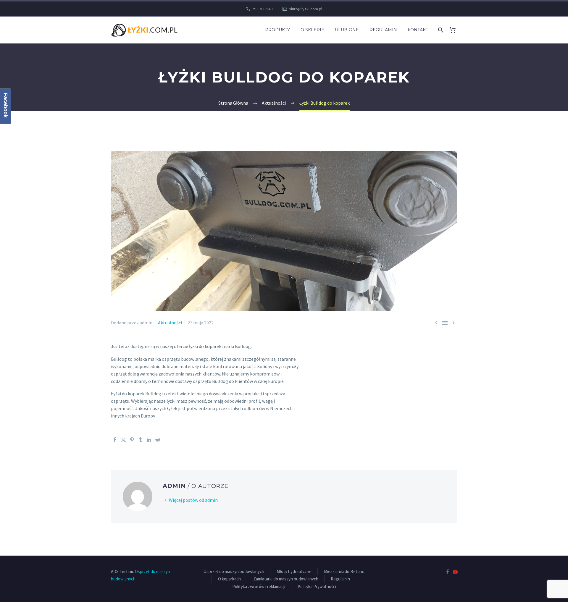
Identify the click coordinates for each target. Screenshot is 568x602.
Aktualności (170, 323)
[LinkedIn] (149, 439)
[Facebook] (114, 439)
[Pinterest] (132, 439)
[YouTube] (455, 571)
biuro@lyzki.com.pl (305, 9)
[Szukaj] (440, 30)
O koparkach (229, 579)
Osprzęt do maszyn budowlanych (234, 571)
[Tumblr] (140, 439)
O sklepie (312, 30)
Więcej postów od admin (193, 500)
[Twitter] (123, 439)
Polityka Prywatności (317, 586)
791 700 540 (262, 9)
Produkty (277, 30)
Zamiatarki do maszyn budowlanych (285, 579)
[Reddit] (157, 439)
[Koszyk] (455, 30)
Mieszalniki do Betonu (344, 571)
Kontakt (418, 30)
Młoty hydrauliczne (294, 571)
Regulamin (383, 30)
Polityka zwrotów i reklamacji (258, 586)
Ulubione (347, 30)
